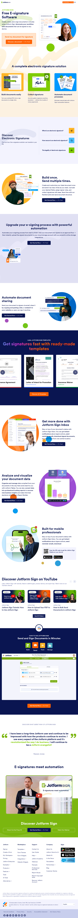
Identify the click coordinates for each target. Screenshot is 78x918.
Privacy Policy (20, 912)
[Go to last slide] (2, 372)
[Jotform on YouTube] (22, 915)
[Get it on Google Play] (68, 850)
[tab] (53, 473)
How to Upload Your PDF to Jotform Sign (39, 608)
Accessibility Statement (40, 912)
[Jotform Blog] (16, 915)
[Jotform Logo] (5, 2)
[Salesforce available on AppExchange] (68, 860)
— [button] (54, 200)
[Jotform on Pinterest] (19, 915)
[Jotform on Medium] (13, 915)
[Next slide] (75, 372)
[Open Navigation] (75, 2)
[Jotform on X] (7, 915)
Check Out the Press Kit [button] (14, 830)
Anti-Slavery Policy (55, 912)
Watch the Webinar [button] (64, 830)
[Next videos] (74, 581)
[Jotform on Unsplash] (25, 915)
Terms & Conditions (8, 912)
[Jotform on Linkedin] (10, 915)
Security (29, 912)
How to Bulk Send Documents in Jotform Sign (64, 608)
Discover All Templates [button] (39, 394)
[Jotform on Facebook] (4, 915)
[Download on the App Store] (68, 854)
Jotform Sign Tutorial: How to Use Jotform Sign (13, 608)
